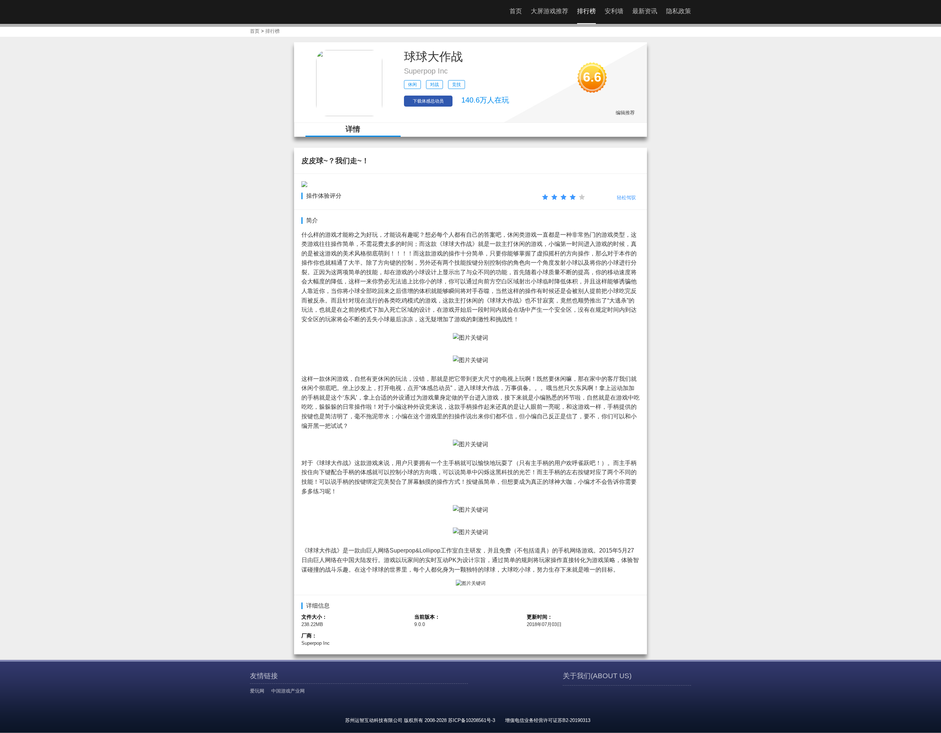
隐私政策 (678, 11)
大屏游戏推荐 (549, 11)
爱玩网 (257, 691)
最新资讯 (644, 11)
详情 (353, 129)
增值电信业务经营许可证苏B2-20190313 (547, 720)
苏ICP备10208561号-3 (471, 720)
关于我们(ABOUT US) (597, 676)
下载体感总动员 (428, 101)
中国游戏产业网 (288, 691)
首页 (515, 11)
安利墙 (614, 11)
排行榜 (586, 11)
